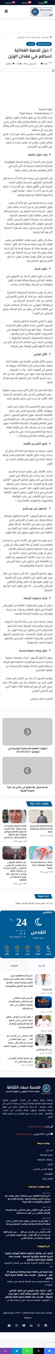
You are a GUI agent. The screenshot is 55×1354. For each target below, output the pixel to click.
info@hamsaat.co (24, 1134)
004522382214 (35, 1127)
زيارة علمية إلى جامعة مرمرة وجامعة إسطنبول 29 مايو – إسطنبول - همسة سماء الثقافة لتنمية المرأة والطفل (29, 1275)
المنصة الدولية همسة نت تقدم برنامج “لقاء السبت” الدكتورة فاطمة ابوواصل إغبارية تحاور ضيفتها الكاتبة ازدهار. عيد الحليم (14, 831)
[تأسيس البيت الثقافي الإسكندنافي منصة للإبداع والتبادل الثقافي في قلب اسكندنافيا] (43, 1002)
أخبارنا (50, 1164)
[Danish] (30, 2)
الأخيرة (41, 965)
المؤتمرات (48, 1174)
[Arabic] (46, 2)
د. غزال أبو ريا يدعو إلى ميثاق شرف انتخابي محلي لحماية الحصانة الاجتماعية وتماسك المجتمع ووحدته (19, 1022)
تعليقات (14, 965)
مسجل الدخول (34, 903)
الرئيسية (46, 37)
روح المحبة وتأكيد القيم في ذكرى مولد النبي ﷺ (20, 1060)
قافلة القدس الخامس (43, 1169)
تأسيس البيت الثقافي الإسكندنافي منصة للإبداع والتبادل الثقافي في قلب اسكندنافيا (21, 1003)
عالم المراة (35, 37)
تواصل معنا (47, 1179)
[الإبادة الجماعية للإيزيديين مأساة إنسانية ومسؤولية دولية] (41, 816)
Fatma (45, 63)
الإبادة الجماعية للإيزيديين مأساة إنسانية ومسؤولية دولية (41, 829)
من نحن (49, 1150)
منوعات (31, 44)
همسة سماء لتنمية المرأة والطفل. (37, 1313)
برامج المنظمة (46, 1155)
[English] (13, 2)
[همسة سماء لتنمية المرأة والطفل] (41, 11)
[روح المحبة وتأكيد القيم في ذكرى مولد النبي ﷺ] (43, 1062)
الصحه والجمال (23, 37)
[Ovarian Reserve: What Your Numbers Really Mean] (41, 853)
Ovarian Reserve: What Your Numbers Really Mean (42, 865)
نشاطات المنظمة (45, 1160)
